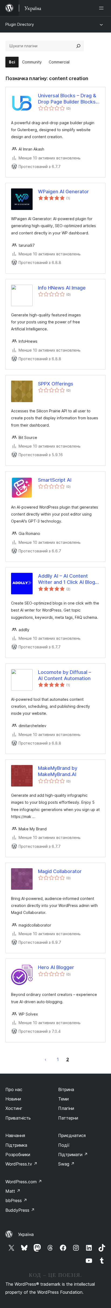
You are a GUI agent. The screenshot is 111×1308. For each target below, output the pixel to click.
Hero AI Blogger (56, 967)
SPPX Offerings (55, 384)
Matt (12, 1191)
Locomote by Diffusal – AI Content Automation (64, 675)
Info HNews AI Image (62, 288)
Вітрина (66, 1089)
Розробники (17, 1154)
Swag (66, 1164)
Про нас (13, 1089)
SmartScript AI (54, 480)
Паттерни (68, 1118)
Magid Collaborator (60, 871)
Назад (45, 1059)
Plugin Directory (19, 24)
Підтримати (73, 1154)
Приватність (18, 1118)
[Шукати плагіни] (78, 46)
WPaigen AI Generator (63, 191)
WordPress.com (23, 1181)
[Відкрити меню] (102, 8)
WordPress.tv (21, 1164)
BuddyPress (20, 1210)
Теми (63, 1099)
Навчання (15, 1135)
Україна (26, 1234)
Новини (13, 1099)
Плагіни (66, 1108)
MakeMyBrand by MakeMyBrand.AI (57, 771)
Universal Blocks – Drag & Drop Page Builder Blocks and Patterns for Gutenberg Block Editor (67, 99)
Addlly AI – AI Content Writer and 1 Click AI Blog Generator (66, 579)
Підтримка (16, 1145)
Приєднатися (72, 1135)
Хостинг (13, 1108)
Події (64, 1145)
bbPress (16, 1200)
